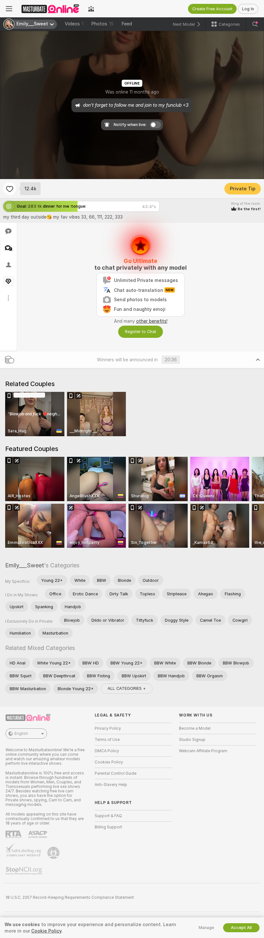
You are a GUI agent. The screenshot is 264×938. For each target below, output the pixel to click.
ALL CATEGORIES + (127, 688)
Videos (74, 24)
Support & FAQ (108, 816)
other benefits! (151, 321)
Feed (126, 24)
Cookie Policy (46, 930)
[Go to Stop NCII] (24, 871)
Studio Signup (192, 739)
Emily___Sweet (24, 565)
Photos (102, 24)
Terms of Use (107, 739)
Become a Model (195, 728)
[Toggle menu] (9, 8)
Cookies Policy (109, 762)
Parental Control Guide (116, 773)
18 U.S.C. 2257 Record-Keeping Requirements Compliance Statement (69, 897)
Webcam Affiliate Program (203, 751)
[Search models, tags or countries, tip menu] (255, 24)
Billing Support (108, 827)
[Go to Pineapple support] (54, 853)
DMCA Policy (107, 751)
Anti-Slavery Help (111, 784)
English (21, 733)
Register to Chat (140, 331)
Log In (248, 8)
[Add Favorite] (9, 188)
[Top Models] (91, 8)
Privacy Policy (108, 728)
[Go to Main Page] (50, 8)
